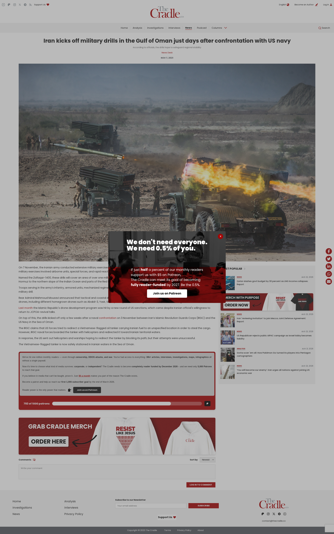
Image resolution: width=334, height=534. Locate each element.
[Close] (220, 236)
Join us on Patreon (167, 293)
